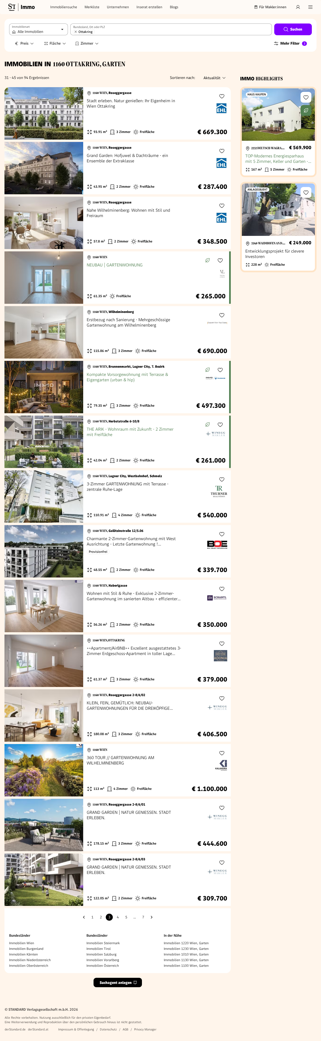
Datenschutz (108, 1029)
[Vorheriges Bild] (12, 113)
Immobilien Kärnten (23, 954)
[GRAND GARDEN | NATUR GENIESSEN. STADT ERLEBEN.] (117, 825)
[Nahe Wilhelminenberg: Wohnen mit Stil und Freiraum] (117, 223)
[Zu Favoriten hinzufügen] (221, 96)
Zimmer (87, 43)
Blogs (174, 7)
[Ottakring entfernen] (75, 31)
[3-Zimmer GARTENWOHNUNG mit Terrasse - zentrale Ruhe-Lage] (117, 496)
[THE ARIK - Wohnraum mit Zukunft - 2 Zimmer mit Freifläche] (116, 442)
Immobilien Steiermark (103, 943)
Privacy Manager (145, 1029)
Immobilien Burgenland (26, 949)
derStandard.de (15, 1029)
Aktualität (212, 78)
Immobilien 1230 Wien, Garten (186, 949)
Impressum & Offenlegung (76, 1029)
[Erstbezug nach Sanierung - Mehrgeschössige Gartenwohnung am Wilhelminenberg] (117, 332)
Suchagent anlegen (116, 982)
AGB (125, 1029)
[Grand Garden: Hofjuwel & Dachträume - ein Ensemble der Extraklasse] (117, 168)
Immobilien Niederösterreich (30, 960)
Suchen (296, 29)
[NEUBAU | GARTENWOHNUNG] (116, 277)
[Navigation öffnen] (310, 7)
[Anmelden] (298, 7)
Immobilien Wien (21, 943)
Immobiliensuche (63, 7)
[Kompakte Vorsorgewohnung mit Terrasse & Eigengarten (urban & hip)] (116, 387)
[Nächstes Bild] (75, 113)
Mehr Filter (292, 43)
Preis (24, 43)
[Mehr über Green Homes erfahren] (207, 260)
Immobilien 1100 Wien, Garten (186, 965)
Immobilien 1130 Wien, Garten (186, 960)
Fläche (55, 43)
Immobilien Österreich (102, 965)
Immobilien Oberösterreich (28, 965)
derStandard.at (38, 1029)
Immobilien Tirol (98, 949)
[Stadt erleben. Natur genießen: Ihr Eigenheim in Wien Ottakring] (117, 113)
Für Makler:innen (272, 7)
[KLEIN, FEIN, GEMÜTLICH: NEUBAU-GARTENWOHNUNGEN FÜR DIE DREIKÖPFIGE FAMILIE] (117, 715)
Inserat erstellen (149, 7)
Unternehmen (118, 7)
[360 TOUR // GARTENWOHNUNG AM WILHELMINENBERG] (117, 770)
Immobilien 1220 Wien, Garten (186, 943)
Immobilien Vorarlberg (102, 960)
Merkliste (92, 7)
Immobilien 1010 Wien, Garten (186, 954)
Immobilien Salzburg (101, 954)
